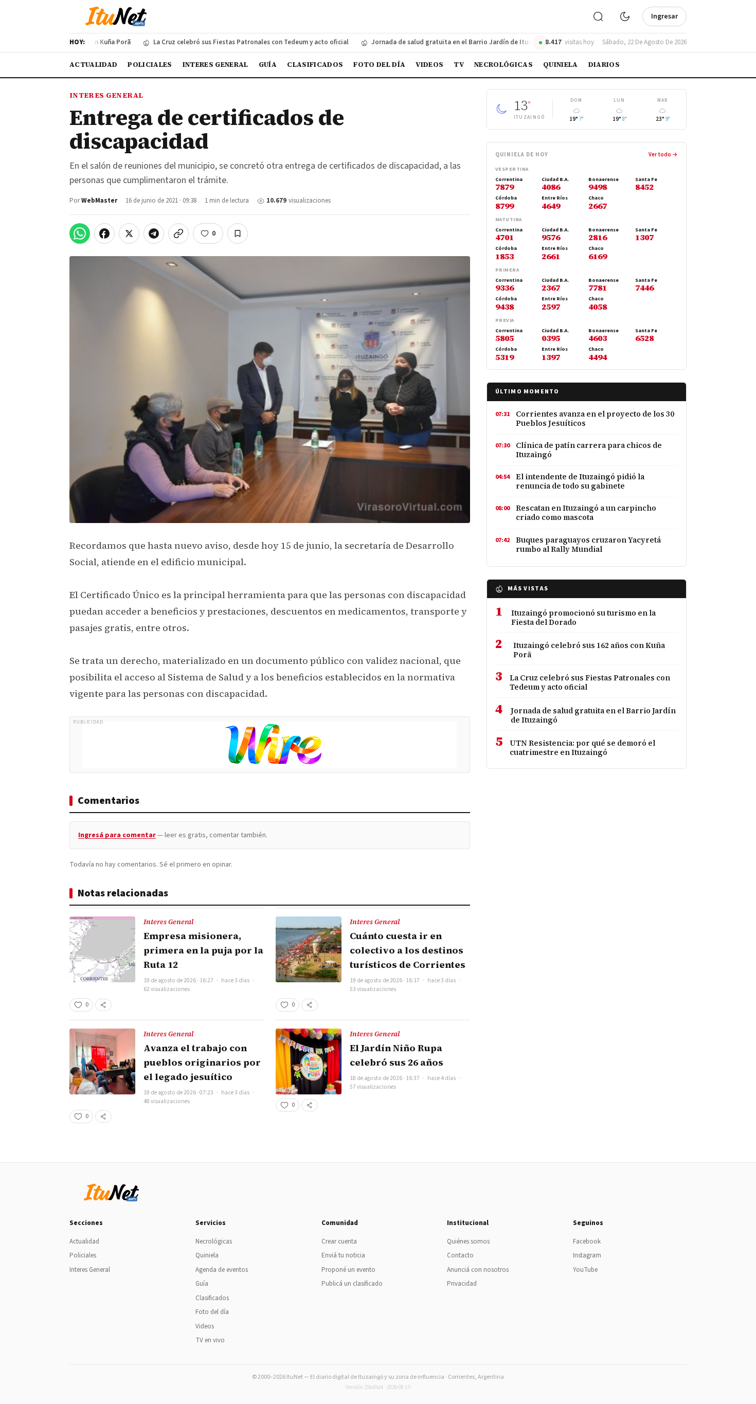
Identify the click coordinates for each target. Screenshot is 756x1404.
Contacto (460, 1255)
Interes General (215, 64)
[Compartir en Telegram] (153, 233)
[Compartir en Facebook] (104, 233)
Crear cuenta (339, 1241)
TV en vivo (210, 1340)
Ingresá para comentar (117, 835)
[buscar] (598, 16)
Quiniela (560, 64)
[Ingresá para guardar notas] (237, 233)
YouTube (585, 1269)
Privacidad (462, 1283)
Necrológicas (503, 64)
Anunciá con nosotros (478, 1269)
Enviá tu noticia (343, 1255)
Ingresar (664, 16)
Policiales (150, 64)
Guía (268, 64)
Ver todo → (663, 154)
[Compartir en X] (129, 233)
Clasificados (315, 64)
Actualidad (93, 64)
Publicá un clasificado (352, 1283)
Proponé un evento (348, 1269)
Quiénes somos (468, 1241)
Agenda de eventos (221, 1269)
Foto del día (379, 64)
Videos (429, 64)
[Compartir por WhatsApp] (79, 233)
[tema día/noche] (625, 16)
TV (459, 64)
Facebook (587, 1241)
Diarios (604, 64)
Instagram (587, 1255)
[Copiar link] (178, 233)
